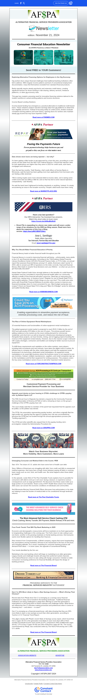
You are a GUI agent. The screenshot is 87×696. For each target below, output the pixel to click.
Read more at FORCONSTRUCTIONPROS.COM (43, 364)
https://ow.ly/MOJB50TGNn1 (34, 231)
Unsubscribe (29, 683)
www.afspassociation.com (43, 670)
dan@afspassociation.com (43, 668)
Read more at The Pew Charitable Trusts (43, 497)
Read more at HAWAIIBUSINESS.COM (43, 292)
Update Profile (38, 683)
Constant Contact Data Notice (53, 683)
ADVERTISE (60, 655)
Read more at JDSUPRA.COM (43, 428)
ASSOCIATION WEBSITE (27, 655)
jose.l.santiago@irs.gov (46, 243)
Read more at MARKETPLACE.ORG (43, 191)
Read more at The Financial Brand (43, 565)
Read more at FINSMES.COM (43, 117)
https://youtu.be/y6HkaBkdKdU (43, 221)
